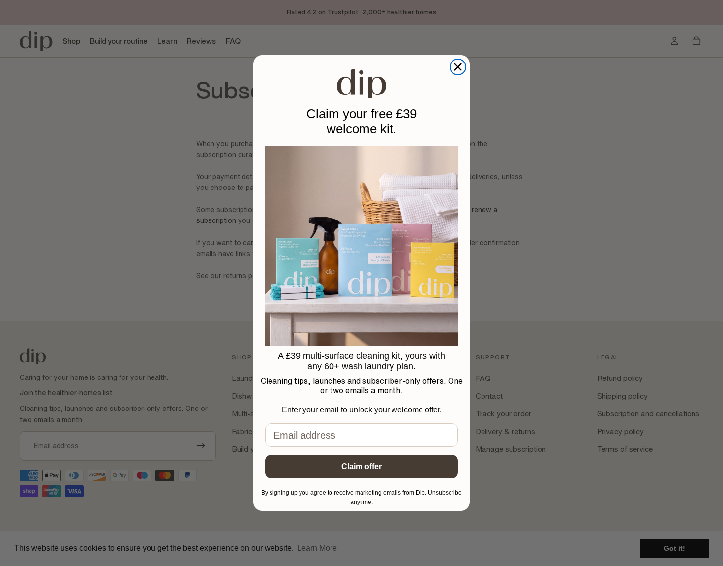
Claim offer (361, 466)
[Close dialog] (458, 67)
